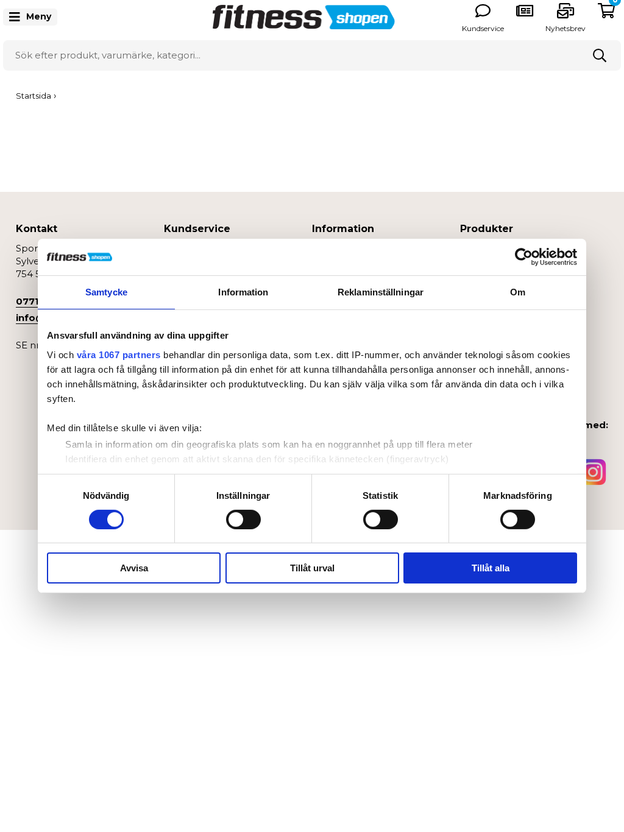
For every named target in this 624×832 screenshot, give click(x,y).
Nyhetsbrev (565, 28)
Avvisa (134, 568)
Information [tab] (243, 292)
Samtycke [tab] (106, 292)
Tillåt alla (490, 568)
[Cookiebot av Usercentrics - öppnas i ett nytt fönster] (523, 257)
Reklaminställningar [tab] (381, 292)
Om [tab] (517, 292)
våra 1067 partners (119, 354)
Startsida (33, 95)
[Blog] (524, 10)
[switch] (243, 519)
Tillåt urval (312, 568)
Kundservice (483, 28)
